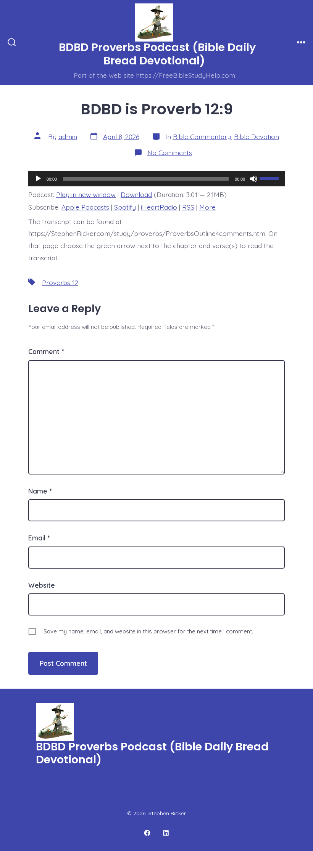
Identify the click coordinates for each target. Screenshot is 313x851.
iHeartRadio (159, 207)
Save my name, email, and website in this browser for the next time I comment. (148, 631)
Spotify (125, 207)
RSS (188, 207)
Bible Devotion (256, 136)
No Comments (169, 152)
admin (67, 136)
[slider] (270, 178)
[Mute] (253, 179)
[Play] (38, 179)
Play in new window (86, 194)
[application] (156, 178)
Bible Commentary (202, 136)
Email (39, 538)
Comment (46, 351)
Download (136, 194)
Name (40, 491)
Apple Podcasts (85, 207)
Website (41, 585)
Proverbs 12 (60, 282)
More (207, 207)
